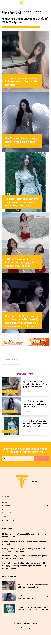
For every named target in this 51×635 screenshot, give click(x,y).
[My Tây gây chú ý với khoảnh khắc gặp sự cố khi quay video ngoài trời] (25, 61)
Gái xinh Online (10, 392)
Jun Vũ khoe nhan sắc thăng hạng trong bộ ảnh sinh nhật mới (34, 404)
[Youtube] (29, 628)
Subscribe (39, 459)
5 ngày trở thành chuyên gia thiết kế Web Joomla (21, 27)
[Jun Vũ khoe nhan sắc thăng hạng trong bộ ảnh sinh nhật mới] (25, 122)
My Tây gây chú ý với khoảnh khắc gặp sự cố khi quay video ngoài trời (35, 384)
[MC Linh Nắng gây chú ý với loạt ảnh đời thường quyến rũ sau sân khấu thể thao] (25, 242)
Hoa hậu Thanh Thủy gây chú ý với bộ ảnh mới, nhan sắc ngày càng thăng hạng (35, 423)
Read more (27, 391)
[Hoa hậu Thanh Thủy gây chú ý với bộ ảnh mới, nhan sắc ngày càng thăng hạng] (25, 182)
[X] (25, 628)
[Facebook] (21, 628)
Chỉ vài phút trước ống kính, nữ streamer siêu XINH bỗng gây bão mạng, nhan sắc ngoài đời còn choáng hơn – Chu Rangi (24, 565)
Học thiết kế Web (15, 11)
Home (4, 11)
